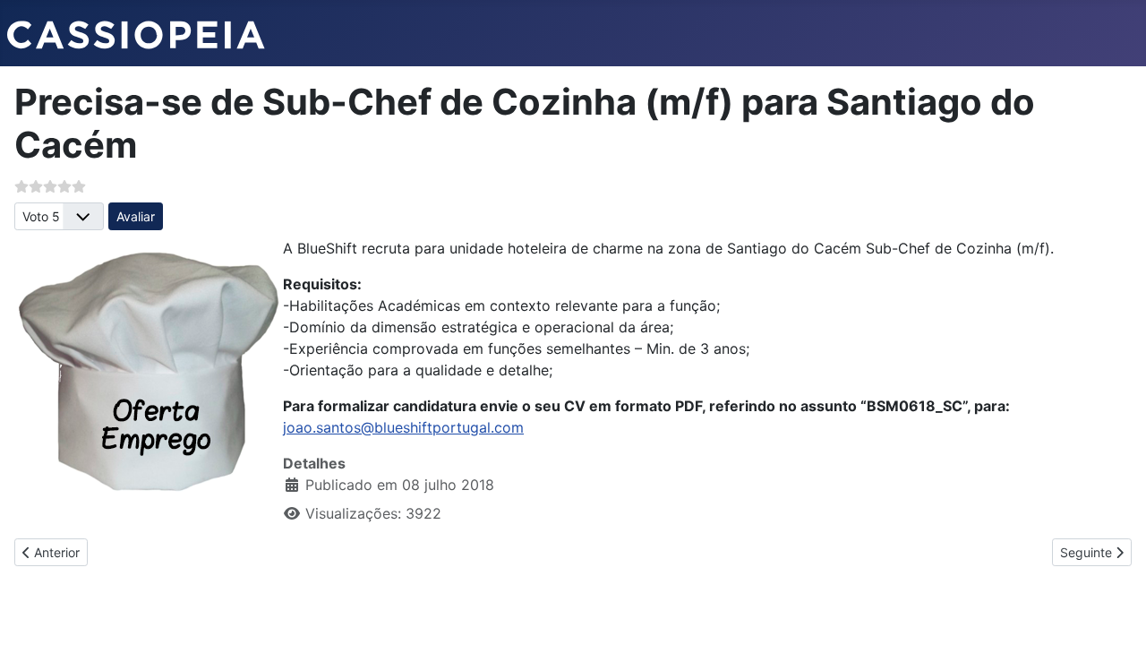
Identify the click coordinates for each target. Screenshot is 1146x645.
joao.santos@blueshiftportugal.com (403, 427)
